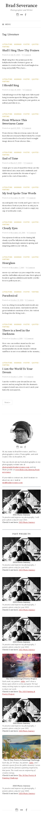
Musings (17, 44)
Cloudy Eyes (10, 228)
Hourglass (8, 263)
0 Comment (26, 55)
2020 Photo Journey (27, 793)
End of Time (10, 158)
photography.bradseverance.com (15, 467)
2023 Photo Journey (27, 570)
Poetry (26, 44)
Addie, (23, 681)
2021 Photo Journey (27, 731)
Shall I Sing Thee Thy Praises (20, 50)
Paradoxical (9, 295)
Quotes (35, 44)
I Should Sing (10, 85)
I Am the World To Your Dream (17, 370)
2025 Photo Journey (27, 522)
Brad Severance (21, 5)
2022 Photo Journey (27, 650)
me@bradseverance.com (12, 482)
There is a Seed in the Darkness (16, 332)
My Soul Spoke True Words (19, 193)
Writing (5, 47)
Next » (7, 402)
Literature (7, 44)
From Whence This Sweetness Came (14, 121)
